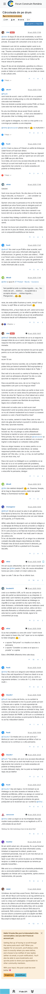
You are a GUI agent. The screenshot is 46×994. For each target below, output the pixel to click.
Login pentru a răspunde (34, 24)
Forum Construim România (28, 4)
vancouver (10, 815)
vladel (8, 889)
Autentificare (20, 975)
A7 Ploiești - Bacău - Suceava (26, 282)
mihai (8, 562)
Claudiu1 (9, 695)
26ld (7, 32)
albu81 (8, 90)
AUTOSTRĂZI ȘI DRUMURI (13, 16)
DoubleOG (10, 588)
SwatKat (9, 842)
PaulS (8, 144)
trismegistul (10, 507)
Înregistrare (9, 975)
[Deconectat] (3, 814)
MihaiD (8, 278)
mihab (8, 184)
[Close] (41, 933)
